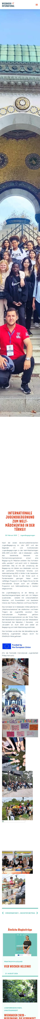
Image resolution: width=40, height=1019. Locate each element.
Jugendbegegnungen (27, 535)
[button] (36, 4)
